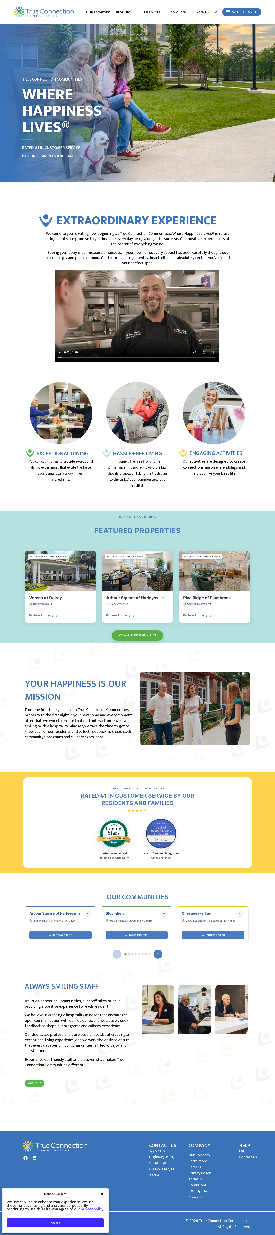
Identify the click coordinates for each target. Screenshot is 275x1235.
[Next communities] (158, 954)
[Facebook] (25, 1158)
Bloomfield (115, 913)
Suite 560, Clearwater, (160, 1166)
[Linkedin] (34, 1158)
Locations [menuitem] (178, 12)
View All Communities (137, 635)
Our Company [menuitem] (98, 12)
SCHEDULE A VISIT (245, 12)
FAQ (242, 1151)
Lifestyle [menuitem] (152, 12)
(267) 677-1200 (62, 935)
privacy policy (92, 1209)
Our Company (199, 1155)
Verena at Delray (45, 597)
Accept (55, 1222)
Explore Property (41, 615)
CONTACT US (162, 1146)
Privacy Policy (200, 1173)
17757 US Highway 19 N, (161, 1154)
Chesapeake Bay (196, 913)
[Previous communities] (117, 954)
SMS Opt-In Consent (198, 1194)
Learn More (198, 1161)
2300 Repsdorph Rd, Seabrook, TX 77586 (211, 921)
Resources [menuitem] (125, 12)
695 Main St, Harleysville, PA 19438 (54, 921)
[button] (102, 1194)
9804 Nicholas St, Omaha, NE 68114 (131, 921)
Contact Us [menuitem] (207, 12)
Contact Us (248, 1157)
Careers (195, 1167)
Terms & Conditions (197, 1182)
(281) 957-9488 (215, 935)
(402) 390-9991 (139, 935)
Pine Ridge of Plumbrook (207, 597)
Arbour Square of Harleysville (135, 597)
